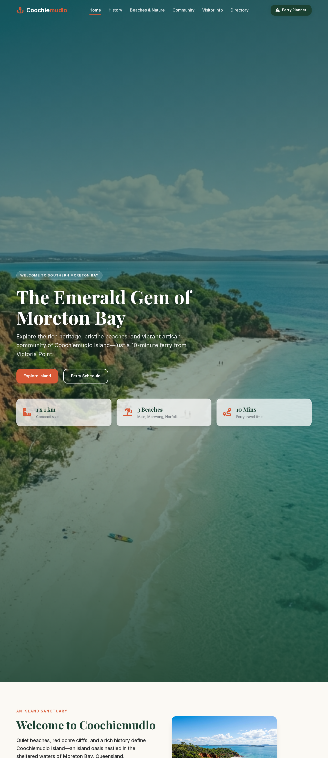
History (115, 10)
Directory (240, 10)
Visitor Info (212, 10)
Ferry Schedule (85, 375)
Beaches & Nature (147, 10)
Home (95, 10)
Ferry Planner (294, 10)
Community (183, 10)
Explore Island (37, 375)
